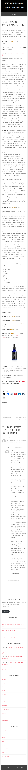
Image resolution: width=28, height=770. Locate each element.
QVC (3, 55)
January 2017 (5, 752)
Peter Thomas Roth (12, 53)
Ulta (23, 53)
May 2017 (4, 737)
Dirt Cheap (4, 686)
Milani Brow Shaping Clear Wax (8, 630)
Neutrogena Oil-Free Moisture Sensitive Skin (11, 634)
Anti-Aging (4, 679)
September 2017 (5, 733)
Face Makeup (5, 702)
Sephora (19, 53)
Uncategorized (5, 720)
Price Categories (5, 709)
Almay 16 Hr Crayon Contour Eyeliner (15, 647)
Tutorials (4, 717)
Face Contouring (5, 698)
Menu (15, 14)
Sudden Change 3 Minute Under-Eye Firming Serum (7, 419)
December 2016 (5, 756)
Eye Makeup (4, 694)
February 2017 (5, 749)
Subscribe (6, 611)
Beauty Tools (5, 683)
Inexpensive (4, 705)
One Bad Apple (5, 621)
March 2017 (4, 745)
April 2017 (4, 741)
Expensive (4, 690)
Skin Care (4, 713)
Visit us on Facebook (14, 592)
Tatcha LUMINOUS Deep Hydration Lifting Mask (20, 419)
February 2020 (5, 730)
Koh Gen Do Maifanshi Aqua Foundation (11, 638)
